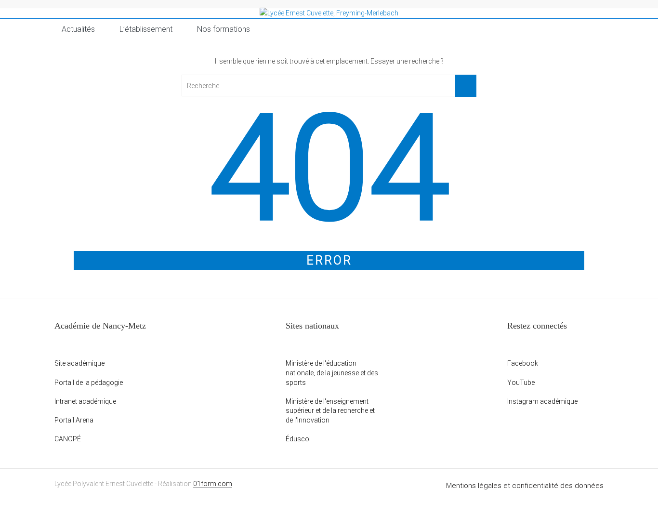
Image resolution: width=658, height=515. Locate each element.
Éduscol (298, 439)
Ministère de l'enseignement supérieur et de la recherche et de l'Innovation (330, 410)
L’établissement (145, 29)
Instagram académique (542, 401)
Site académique (79, 363)
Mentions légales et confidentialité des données (525, 485)
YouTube (521, 382)
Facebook (522, 363)
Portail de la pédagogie (88, 382)
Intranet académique (85, 401)
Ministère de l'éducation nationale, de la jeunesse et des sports (332, 372)
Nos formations (223, 29)
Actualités (78, 29)
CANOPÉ (67, 439)
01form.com (212, 484)
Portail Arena (73, 420)
